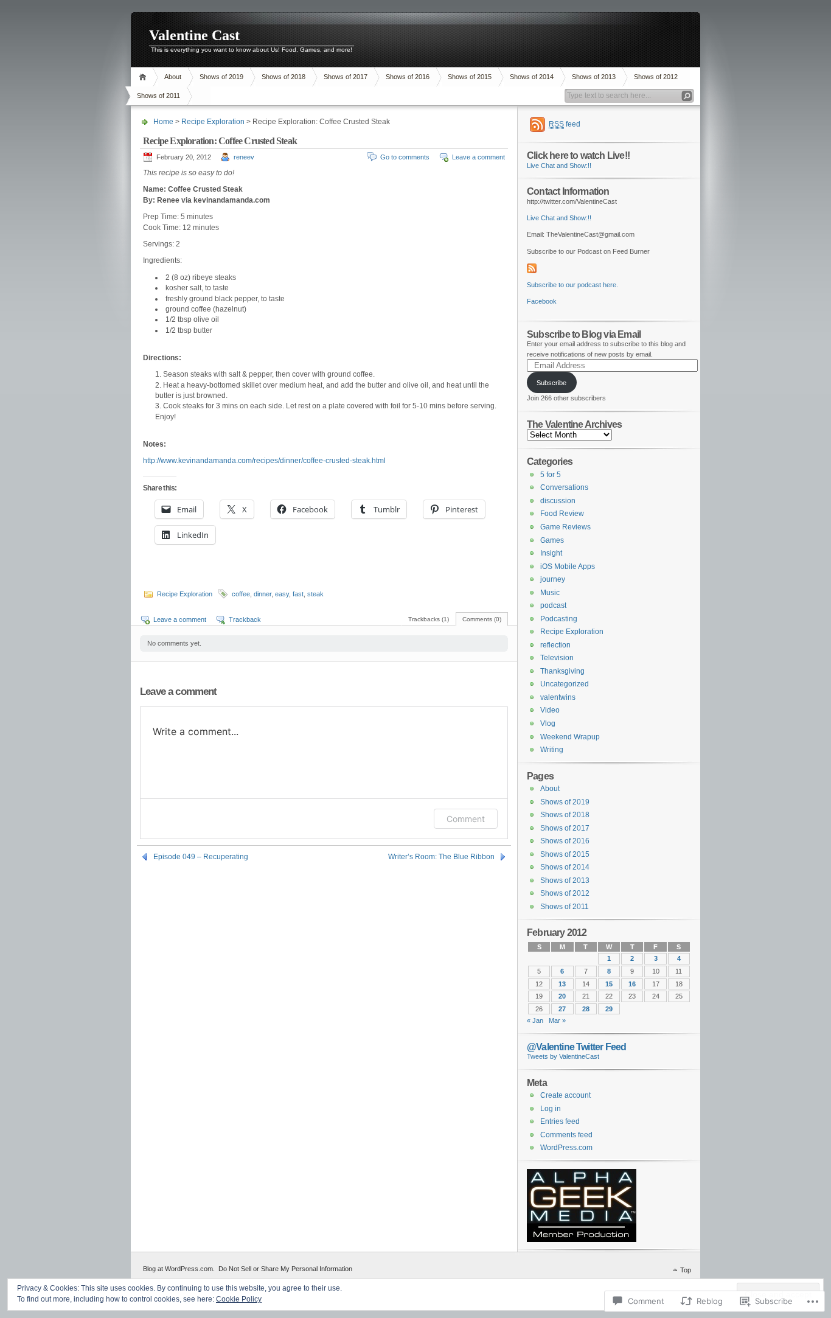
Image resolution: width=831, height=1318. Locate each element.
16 (632, 984)
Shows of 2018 (283, 76)
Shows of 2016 (407, 76)
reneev (244, 157)
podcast (553, 605)
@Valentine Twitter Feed (576, 1046)
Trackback (245, 619)
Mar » (557, 1020)
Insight (551, 553)
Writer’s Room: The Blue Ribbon (441, 857)
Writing (551, 749)
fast (298, 594)
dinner (262, 594)
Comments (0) (481, 619)
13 (562, 984)
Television (557, 658)
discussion (557, 501)
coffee (241, 594)
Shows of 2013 (594, 76)
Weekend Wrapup (570, 737)
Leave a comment (478, 157)
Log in (550, 1108)
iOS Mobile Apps (567, 566)
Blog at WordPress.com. (179, 1268)
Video (550, 710)
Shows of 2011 (158, 95)
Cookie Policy (239, 1299)
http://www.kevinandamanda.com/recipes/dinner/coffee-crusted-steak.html (264, 460)
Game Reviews (565, 527)
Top (685, 1270)
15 (609, 984)
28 (585, 1009)
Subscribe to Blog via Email (584, 334)
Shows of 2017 (345, 76)
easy (282, 594)
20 (562, 996)
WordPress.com (566, 1147)
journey (552, 579)
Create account (565, 1095)
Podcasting (558, 619)
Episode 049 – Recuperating (200, 857)
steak (315, 594)
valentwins (557, 697)
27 (562, 1009)
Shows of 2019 (221, 76)
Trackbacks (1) (428, 619)
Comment (466, 819)
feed (564, 124)
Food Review (562, 513)
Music (550, 592)
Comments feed (566, 1135)
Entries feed (560, 1121)
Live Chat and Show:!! (559, 165)
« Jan (535, 1020)
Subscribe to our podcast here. (572, 284)
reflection (555, 645)
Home (144, 77)
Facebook (542, 301)
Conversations (564, 487)
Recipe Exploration (213, 121)
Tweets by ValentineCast (563, 1056)
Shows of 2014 (532, 76)
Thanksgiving (562, 671)
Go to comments (404, 157)
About (172, 76)
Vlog (547, 723)
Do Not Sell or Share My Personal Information (285, 1268)
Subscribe (551, 382)
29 (609, 1009)
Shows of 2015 (470, 76)
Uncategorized (564, 684)
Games (552, 540)
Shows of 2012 (656, 76)
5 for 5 (550, 474)
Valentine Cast (194, 35)
